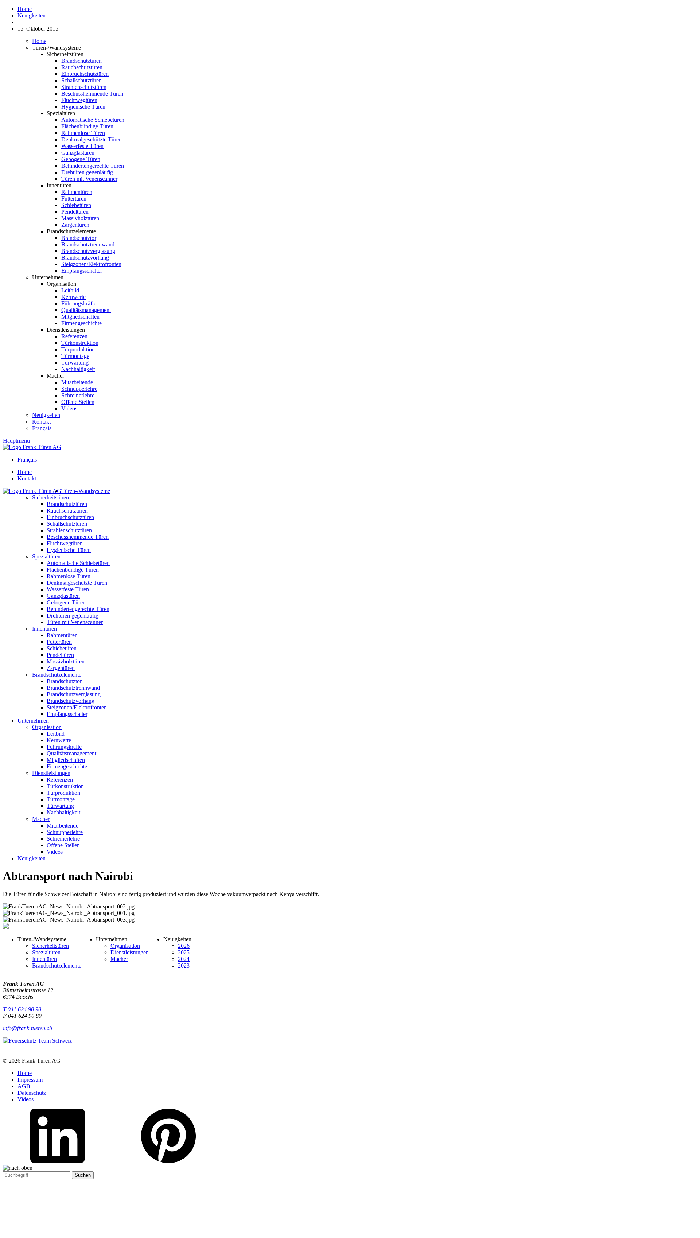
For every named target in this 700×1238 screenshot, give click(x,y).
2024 (184, 959)
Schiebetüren (76, 205)
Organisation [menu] (47, 727)
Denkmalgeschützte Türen (91, 139)
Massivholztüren (80, 218)
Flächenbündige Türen (87, 126)
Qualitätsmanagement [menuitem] (71, 753)
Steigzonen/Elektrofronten (91, 264)
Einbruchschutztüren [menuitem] (70, 517)
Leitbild (70, 290)
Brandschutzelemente (56, 965)
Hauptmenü (16, 440)
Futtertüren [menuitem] (59, 642)
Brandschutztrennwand (87, 244)
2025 (184, 952)
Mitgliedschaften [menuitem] (66, 760)
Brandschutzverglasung (88, 251)
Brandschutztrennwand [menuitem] (73, 688)
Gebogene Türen (80, 159)
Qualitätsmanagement (86, 310)
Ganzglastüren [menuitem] (63, 596)
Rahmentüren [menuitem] (62, 635)
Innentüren (44, 959)
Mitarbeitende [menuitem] (62, 825)
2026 (184, 946)
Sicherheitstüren (50, 946)
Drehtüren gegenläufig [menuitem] (72, 615)
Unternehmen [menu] (33, 720)
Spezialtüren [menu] (46, 556)
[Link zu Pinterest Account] (168, 1161)
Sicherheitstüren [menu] (50, 497)
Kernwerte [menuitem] (59, 740)
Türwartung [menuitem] (60, 806)
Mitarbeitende (77, 382)
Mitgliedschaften (80, 317)
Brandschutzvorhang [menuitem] (70, 701)
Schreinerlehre (77, 395)
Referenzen (74, 336)
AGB (24, 1086)
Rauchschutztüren (81, 67)
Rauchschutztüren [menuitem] (67, 510)
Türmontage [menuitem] (61, 799)
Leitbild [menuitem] (56, 734)
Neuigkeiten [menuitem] (32, 858)
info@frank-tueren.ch (27, 1028)
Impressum (30, 1080)
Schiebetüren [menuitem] (62, 648)
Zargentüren (75, 225)
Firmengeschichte (81, 323)
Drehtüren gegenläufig (87, 172)
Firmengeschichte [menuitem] (67, 766)
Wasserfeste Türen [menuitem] (68, 589)
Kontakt (41, 421)
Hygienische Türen (83, 107)
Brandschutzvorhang (85, 257)
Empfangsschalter (81, 271)
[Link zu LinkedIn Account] (58, 1161)
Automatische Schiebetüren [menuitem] (78, 563)
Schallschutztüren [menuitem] (67, 524)
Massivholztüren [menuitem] (66, 661)
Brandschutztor (78, 238)
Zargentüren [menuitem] (61, 668)
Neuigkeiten (46, 415)
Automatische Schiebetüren (92, 120)
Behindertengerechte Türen (92, 166)
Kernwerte (73, 297)
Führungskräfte (78, 303)
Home (39, 41)
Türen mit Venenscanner (89, 179)
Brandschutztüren (81, 61)
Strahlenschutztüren (83, 87)
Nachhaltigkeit (78, 369)
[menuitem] (357, 472)
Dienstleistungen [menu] (51, 773)
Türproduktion (78, 349)
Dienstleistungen (129, 952)
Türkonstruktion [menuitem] (65, 786)
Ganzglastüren (77, 152)
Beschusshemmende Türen (92, 93)
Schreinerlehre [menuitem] (63, 839)
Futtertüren (73, 198)
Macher (119, 959)
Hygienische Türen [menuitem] (69, 550)
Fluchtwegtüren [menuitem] (65, 543)
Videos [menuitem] (55, 852)
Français (41, 428)
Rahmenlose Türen (83, 133)
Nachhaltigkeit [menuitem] (63, 812)
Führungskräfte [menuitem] (64, 747)
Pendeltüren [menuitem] (60, 655)
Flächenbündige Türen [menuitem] (73, 570)
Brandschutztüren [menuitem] (67, 504)
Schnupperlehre (79, 389)
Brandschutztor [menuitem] (64, 681)
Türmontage (75, 356)
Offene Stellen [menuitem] (63, 845)
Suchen (83, 1175)
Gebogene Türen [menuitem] (66, 602)
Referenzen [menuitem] (60, 779)
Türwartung (75, 362)
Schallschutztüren (81, 80)
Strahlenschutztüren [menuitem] (69, 530)
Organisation (125, 946)
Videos (69, 408)
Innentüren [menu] (44, 629)
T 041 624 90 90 (22, 1009)
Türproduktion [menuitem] (63, 793)
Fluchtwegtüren (79, 100)
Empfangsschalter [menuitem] (67, 714)
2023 (184, 965)
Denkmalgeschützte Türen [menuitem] (77, 583)
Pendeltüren (75, 212)
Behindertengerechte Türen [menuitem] (78, 609)
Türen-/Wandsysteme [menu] (85, 491)
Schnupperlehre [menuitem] (65, 832)
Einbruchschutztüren (85, 74)
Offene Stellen (77, 402)
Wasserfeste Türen (82, 146)
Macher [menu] (41, 819)
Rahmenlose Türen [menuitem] (68, 576)
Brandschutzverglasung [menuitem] (74, 694)
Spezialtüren (46, 952)
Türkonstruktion (79, 343)
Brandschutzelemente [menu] (56, 674)
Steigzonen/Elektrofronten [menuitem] (77, 707)
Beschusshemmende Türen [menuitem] (78, 537)
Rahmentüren (76, 192)
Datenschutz (32, 1093)
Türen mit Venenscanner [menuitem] (75, 622)
